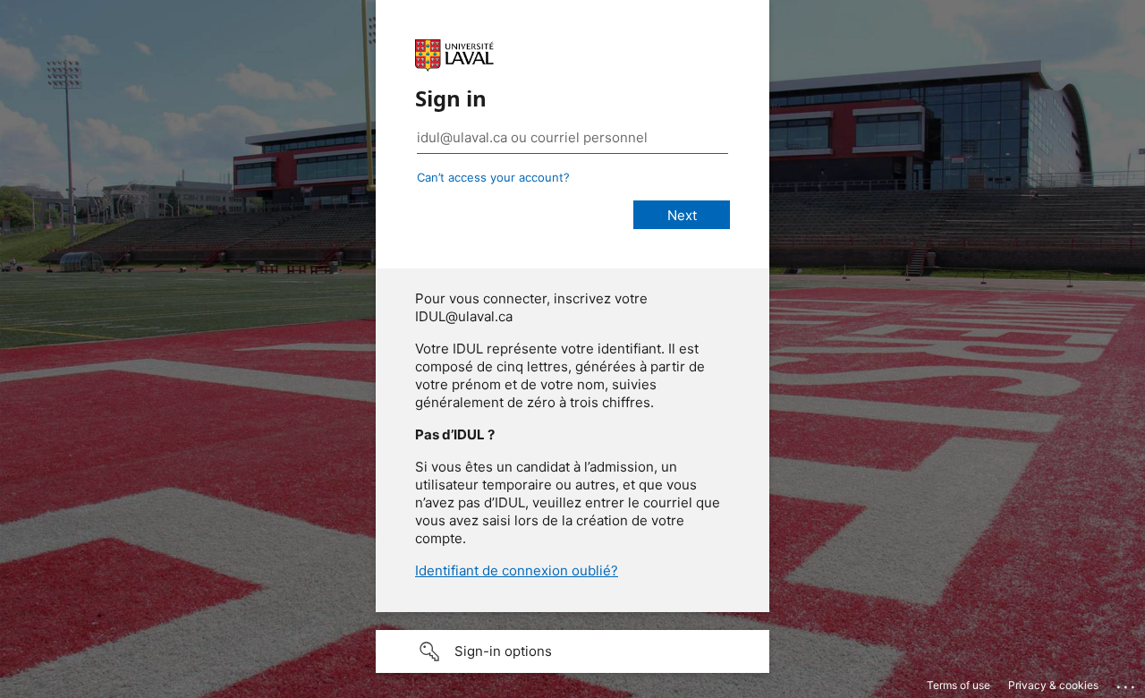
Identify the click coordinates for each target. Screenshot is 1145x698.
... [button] (1127, 683)
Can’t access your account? (493, 177)
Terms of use (958, 685)
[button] (572, 651)
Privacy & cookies (1053, 685)
